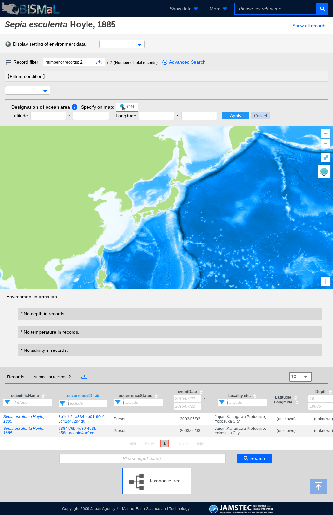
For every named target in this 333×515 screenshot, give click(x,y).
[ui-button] (321, 8)
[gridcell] (27, 419)
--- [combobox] (103, 44)
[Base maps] (324, 171)
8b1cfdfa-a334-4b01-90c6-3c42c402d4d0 (82, 419)
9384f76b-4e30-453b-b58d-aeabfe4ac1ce (78, 430)
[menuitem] (182, 8)
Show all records (309, 25)
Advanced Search (187, 62)
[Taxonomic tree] (156, 470)
